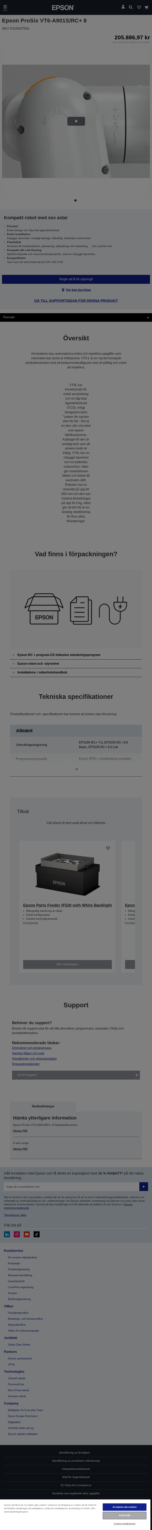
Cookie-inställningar (124, 1523)
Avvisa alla (124, 1515)
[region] (75, 1514)
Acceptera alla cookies (125, 1507)
